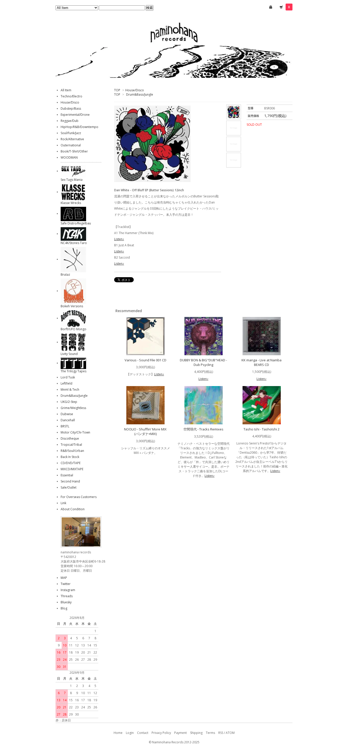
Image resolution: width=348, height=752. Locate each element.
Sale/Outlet (68, 487)
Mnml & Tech (70, 389)
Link (63, 503)
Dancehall (68, 420)
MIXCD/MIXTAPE (72, 469)
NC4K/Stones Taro (74, 243)
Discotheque (70, 438)
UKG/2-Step (69, 402)
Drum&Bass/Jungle (139, 94)
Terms (210, 733)
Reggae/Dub (69, 121)
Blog (64, 608)
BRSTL (65, 426)
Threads (67, 596)
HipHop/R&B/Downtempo (79, 127)
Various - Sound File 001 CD (145, 360)
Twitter (66, 584)
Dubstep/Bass (71, 108)
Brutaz (65, 274)
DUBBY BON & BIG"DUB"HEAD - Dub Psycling (203, 362)
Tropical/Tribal (71, 444)
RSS (220, 733)
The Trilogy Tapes (73, 371)
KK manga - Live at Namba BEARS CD (262, 362)
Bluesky (66, 602)
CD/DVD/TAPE (71, 463)
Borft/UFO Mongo (73, 329)
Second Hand (70, 481)
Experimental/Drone (75, 114)
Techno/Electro (71, 96)
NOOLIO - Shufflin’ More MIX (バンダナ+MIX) (145, 431)
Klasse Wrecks (71, 203)
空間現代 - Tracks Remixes (203, 429)
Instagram (68, 590)
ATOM (230, 733)
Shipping (196, 733)
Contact (142, 733)
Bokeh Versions (72, 306)
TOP (117, 90)
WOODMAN (69, 157)
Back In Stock (70, 457)
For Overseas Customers (79, 497)
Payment (180, 733)
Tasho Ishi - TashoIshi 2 (261, 429)
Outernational (71, 145)
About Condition (73, 509)
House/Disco (134, 90)
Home (118, 733)
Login (130, 733)
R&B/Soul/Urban (72, 451)
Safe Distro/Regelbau (76, 223)
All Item (66, 90)
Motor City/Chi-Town (75, 432)
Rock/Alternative (72, 139)
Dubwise (67, 414)
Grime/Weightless (73, 408)
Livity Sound (69, 354)
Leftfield (66, 383)
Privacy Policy (161, 733)
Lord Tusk (68, 377)
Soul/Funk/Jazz (71, 133)
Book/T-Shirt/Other (74, 151)
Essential (67, 475)
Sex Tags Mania (72, 179)
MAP (64, 578)
